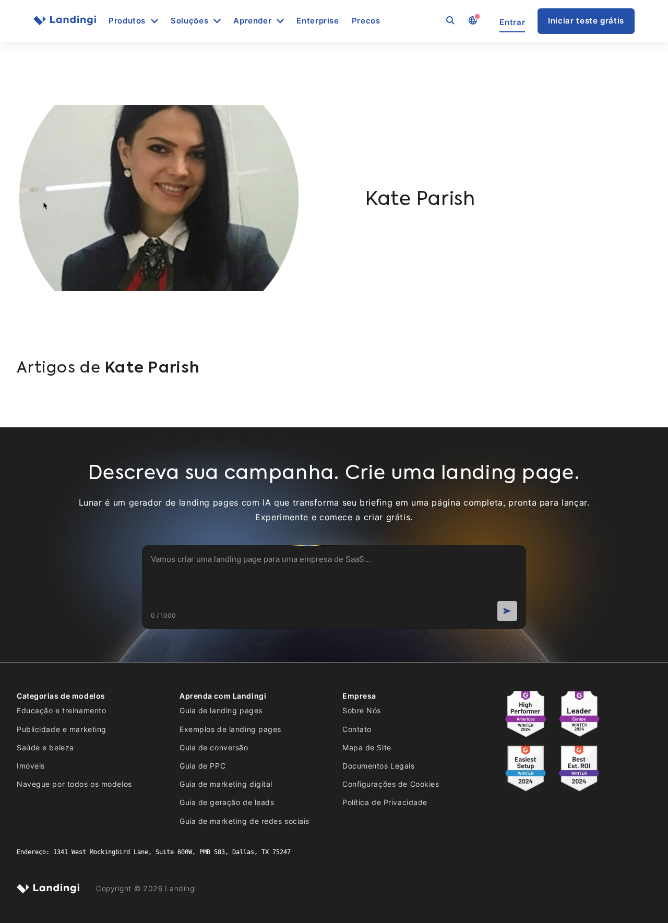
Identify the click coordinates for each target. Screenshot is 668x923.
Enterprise (317, 21)
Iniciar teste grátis (586, 21)
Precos (366, 21)
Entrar (512, 22)
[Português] (472, 21)
